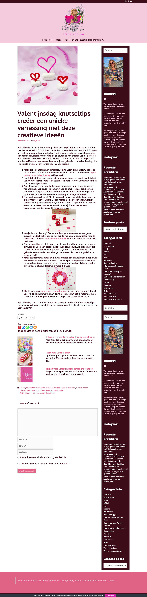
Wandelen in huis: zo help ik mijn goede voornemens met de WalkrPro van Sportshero (115, 180)
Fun (66, 40)
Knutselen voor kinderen (64, 388)
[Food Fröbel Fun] (73, 19)
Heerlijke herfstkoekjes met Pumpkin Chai (114, 198)
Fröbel (58, 40)
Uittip (106, 291)
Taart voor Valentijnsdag (58, 352)
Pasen (106, 282)
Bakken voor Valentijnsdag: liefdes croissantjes (69, 368)
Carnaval (107, 243)
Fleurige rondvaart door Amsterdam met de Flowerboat (114, 212)
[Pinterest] (19, 327)
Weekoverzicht (110, 296)
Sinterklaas (108, 288)
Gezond (107, 257)
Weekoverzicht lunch (113, 299)
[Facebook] (23, 327)
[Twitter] (31, 327)
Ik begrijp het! (110, 595)
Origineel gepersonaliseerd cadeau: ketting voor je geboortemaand (116, 204)
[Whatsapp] (27, 327)
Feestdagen (109, 246)
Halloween (108, 260)
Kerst (106, 269)
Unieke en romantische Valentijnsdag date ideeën (70, 337)
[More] (35, 327)
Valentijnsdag (82, 388)
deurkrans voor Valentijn (53, 291)
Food (50, 40)
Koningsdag (109, 279)
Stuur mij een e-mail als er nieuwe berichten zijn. (43, 463)
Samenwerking (94, 40)
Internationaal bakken (113, 266)
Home (44, 40)
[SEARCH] (103, 40)
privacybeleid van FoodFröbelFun (93, 595)
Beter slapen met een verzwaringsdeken (37, 393)
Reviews (75, 40)
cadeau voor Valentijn (55, 238)
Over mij (83, 40)
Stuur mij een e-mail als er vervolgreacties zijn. (42, 457)
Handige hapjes (110, 263)
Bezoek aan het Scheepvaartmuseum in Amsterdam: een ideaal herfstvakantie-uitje (114, 190)
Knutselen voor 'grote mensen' (39, 388)
